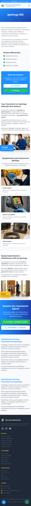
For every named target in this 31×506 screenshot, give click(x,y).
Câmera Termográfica (6, 455)
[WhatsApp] (27, 502)
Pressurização (4, 459)
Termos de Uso (21, 501)
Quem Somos (4, 470)
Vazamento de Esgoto (6, 444)
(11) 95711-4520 (6, 488)
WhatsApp (16, 90)
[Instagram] (6, 428)
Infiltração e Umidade (6, 440)
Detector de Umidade (6, 463)
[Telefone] (4, 502)
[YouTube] (10, 428)
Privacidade (9, 501)
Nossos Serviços (5, 472)
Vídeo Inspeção (5, 457)
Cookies (15, 501)
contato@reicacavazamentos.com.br (11, 490)
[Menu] (29, 5)
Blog (2, 474)
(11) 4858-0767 (16, 86)
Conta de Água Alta (5, 436)
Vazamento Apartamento (7, 438)
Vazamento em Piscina (6, 442)
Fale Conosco (4, 477)
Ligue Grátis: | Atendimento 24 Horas (16, 1)
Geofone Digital (5, 453)
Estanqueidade (4, 461)
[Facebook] (2, 428)
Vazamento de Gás (5, 446)
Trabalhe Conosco (5, 479)
